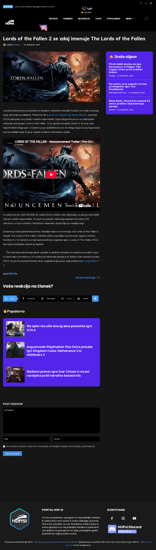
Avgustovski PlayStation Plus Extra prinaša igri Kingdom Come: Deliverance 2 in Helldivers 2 (59, 351)
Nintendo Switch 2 (118, 93)
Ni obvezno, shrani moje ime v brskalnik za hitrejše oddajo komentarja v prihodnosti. (51, 446)
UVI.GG (87, 12)
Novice (112, 76)
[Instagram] (146, 3)
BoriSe (16, 45)
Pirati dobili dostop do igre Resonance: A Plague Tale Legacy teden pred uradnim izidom (126, 68)
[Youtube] (151, 3)
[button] (146, 18)
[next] (73, 7)
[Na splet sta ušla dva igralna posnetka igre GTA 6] (15, 329)
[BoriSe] (5, 45)
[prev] (68, 7)
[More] (95, 299)
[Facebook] (141, 3)
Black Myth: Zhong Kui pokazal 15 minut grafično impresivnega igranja (129, 103)
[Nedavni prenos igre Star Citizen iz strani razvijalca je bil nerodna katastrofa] (15, 374)
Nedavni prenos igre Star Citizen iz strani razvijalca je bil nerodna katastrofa (58, 373)
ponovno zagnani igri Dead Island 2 (68, 114)
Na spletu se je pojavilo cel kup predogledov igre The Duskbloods (128, 86)
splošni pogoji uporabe (45, 542)
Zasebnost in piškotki (67, 542)
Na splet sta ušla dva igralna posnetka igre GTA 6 (59, 328)
